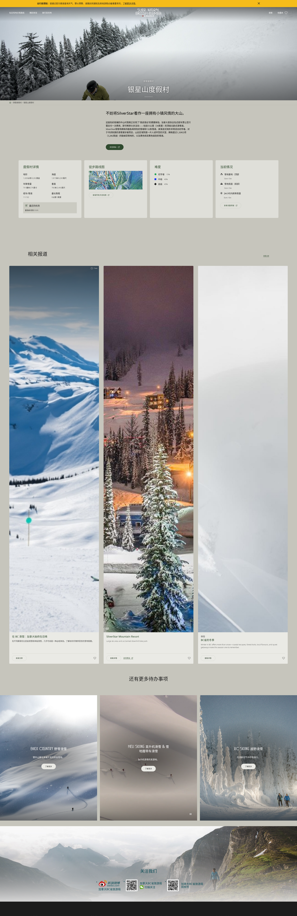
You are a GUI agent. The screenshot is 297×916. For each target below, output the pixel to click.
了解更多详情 (129, 3)
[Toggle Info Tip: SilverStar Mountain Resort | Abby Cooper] (3, 97)
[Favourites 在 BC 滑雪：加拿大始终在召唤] (94, 658)
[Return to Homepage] (148, 13)
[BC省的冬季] (243, 449)
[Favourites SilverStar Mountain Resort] (189, 658)
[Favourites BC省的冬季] (283, 658)
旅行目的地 (47, 12)
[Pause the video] (190, 814)
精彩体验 (33, 12)
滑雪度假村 (17, 102)
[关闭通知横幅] (259, 3)
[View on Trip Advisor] (107, 629)
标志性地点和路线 (16, 12)
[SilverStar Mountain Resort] (148, 449)
